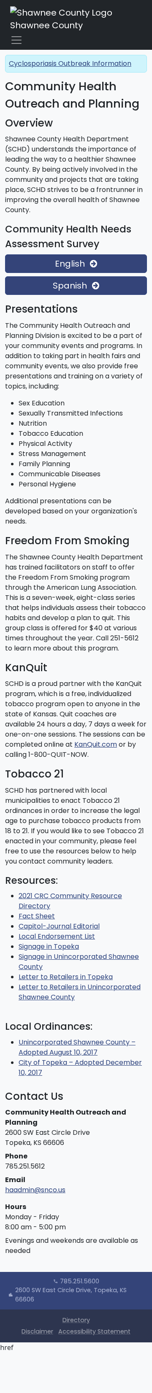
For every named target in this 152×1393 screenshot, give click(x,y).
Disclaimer (37, 1331)
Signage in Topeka (49, 946)
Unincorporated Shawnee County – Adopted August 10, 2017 (77, 1047)
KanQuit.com (95, 744)
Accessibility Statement (94, 1331)
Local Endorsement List (57, 936)
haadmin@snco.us (35, 1190)
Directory (76, 1320)
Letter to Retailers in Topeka (66, 977)
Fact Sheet (37, 916)
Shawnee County (46, 25)
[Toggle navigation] (16, 40)
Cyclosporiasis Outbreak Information (70, 63)
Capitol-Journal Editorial (59, 926)
